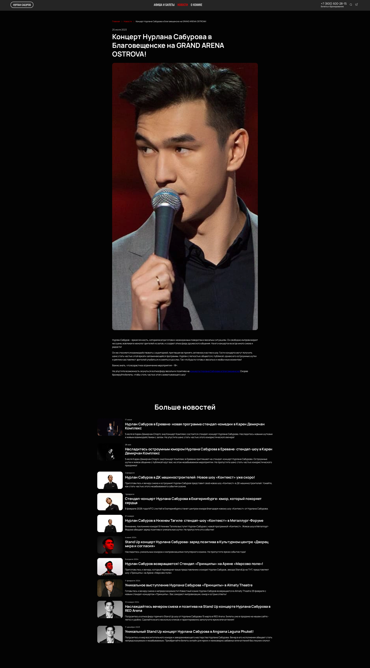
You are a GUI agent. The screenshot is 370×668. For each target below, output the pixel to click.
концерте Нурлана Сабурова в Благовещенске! (215, 371)
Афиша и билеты (164, 4)
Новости (182, 4)
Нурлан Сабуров (22, 5)
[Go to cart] (356, 5)
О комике (196, 4)
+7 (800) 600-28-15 (334, 3)
